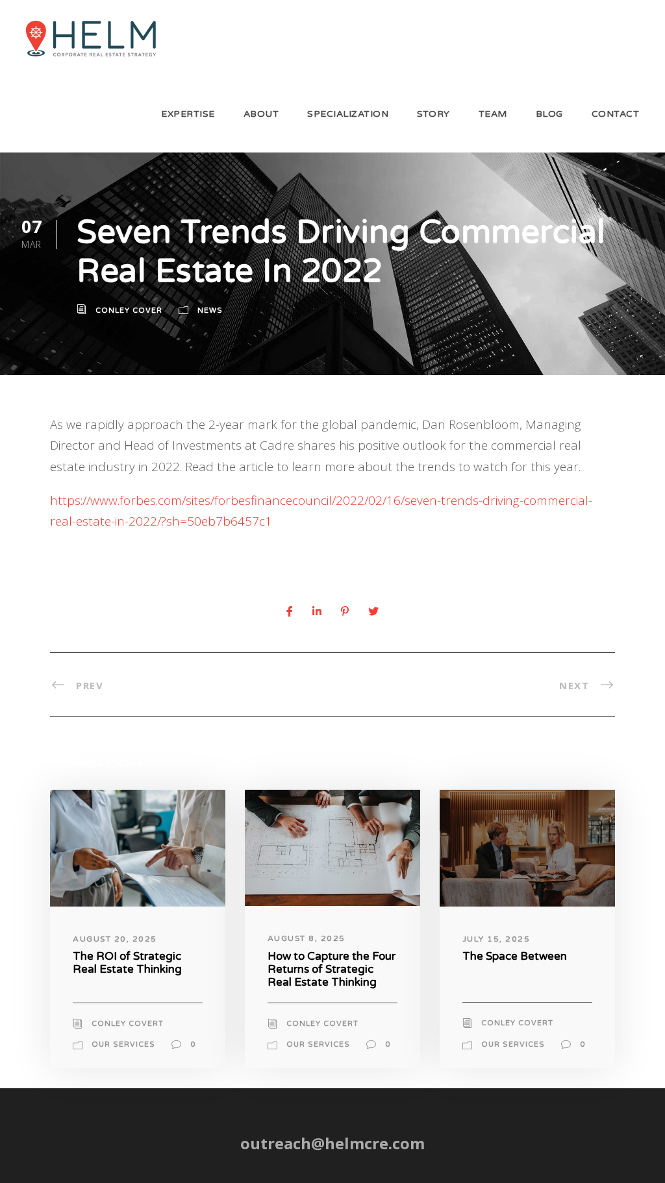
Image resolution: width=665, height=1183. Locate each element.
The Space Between (514, 956)
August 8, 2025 (306, 938)
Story (433, 113)
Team (493, 113)
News (210, 310)
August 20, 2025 (115, 939)
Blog (549, 113)
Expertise (188, 113)
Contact (616, 113)
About (261, 113)
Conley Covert (128, 1023)
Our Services (123, 1044)
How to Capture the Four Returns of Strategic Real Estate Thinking (331, 969)
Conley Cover (128, 310)
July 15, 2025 (496, 939)
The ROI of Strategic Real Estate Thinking (127, 962)
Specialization (347, 113)
